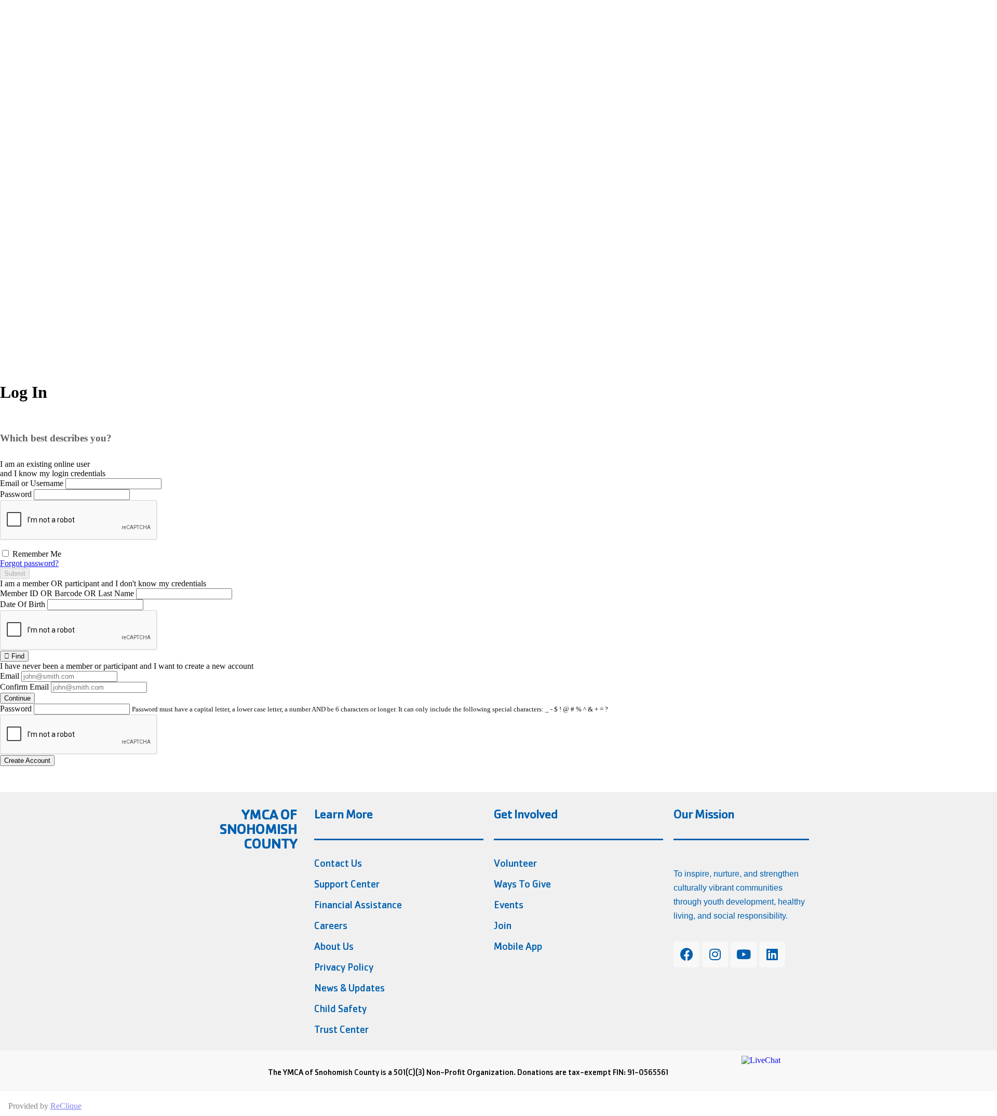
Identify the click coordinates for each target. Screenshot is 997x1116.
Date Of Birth (22, 604)
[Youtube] (744, 954)
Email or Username (31, 483)
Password (16, 494)
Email (9, 675)
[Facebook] (686, 954)
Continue (17, 698)
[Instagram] (715, 954)
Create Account (27, 760)
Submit (14, 573)
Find (16, 656)
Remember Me (35, 553)
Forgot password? (29, 563)
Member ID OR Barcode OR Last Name (67, 593)
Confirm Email (24, 686)
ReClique (66, 1105)
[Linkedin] (772, 954)
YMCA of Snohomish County (258, 829)
